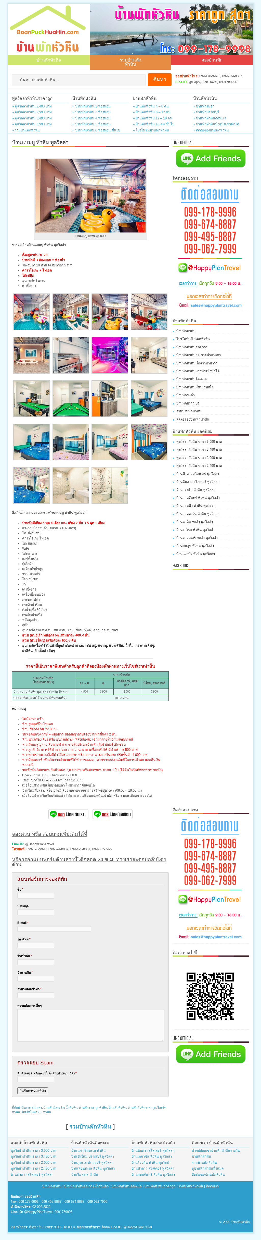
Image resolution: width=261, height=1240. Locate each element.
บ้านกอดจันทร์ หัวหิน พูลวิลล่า (198, 498)
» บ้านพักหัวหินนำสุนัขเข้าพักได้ (216, 124)
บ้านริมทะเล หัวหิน (84, 1174)
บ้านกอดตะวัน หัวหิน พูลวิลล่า (197, 514)
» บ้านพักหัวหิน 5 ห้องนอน (91, 124)
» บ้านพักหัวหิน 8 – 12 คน (152, 112)
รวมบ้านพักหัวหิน (130, 61)
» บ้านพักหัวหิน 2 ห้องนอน (91, 106)
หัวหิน (47, 1112)
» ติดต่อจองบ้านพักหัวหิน (211, 130)
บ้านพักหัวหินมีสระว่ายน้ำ (194, 387)
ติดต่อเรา (212, 1186)
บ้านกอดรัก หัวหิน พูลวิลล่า (195, 490)
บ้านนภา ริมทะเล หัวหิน (88, 1150)
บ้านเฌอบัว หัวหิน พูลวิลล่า (195, 554)
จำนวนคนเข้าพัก (29, 989)
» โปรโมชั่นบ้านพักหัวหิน (151, 130)
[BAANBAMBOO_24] (110, 459)
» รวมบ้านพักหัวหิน (26, 130)
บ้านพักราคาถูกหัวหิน (93, 1107)
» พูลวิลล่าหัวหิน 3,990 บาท (32, 124)
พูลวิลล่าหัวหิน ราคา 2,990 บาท (199, 458)
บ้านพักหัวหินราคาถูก (142, 1107)
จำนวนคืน (25, 972)
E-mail (23, 923)
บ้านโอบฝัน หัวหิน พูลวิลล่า (151, 1162)
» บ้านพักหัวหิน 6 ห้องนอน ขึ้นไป (96, 130)
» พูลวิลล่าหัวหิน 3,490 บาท (32, 118)
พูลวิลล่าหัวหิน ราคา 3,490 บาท (199, 449)
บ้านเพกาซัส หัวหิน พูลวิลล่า (152, 1156)
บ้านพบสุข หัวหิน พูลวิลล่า (195, 546)
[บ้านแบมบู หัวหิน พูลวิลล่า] (31, 329)
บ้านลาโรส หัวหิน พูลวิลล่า (195, 530)
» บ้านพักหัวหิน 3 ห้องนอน (91, 112)
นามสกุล (23, 906)
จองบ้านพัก (212, 59)
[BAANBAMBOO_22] (71, 459)
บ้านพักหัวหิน (48, 59)
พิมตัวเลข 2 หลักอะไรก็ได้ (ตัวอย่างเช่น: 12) (47, 1073)
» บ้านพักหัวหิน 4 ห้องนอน (91, 118)
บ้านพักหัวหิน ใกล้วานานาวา (196, 363)
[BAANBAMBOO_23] (110, 503)
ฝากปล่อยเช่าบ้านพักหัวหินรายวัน (216, 1150)
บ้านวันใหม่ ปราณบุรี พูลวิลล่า (92, 1156)
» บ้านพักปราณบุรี (206, 112)
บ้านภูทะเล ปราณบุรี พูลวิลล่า (92, 1162)
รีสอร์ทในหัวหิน (31, 1112)
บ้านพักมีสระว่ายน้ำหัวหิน (60, 1107)
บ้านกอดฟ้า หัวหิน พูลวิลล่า (195, 506)
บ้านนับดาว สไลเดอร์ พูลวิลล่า (197, 482)
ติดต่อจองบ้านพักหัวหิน (192, 419)
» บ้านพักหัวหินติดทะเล (209, 118)
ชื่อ (20, 889)
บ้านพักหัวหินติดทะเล (191, 379)
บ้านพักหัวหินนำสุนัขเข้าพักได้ (197, 371)
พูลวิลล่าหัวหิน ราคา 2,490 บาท (199, 466)
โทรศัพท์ (24, 939)
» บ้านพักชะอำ (203, 106)
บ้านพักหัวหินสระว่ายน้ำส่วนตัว (198, 355)
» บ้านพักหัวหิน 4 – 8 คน (151, 106)
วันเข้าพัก (24, 956)
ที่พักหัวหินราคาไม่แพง (27, 1107)
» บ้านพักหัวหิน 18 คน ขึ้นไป (153, 124)
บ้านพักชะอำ (185, 395)
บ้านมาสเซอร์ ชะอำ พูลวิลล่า (197, 538)
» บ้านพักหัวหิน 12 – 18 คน (152, 118)
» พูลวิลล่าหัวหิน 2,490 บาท (32, 106)
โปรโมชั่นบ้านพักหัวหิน (193, 339)
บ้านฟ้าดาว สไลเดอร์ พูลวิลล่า (197, 474)
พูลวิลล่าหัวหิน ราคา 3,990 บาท (199, 442)
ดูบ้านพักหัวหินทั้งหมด (208, 1168)
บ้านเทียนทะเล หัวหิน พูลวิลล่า (93, 1168)
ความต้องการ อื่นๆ (29, 1006)
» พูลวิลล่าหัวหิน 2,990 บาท (32, 112)
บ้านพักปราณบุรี (187, 403)
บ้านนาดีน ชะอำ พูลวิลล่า (194, 522)
